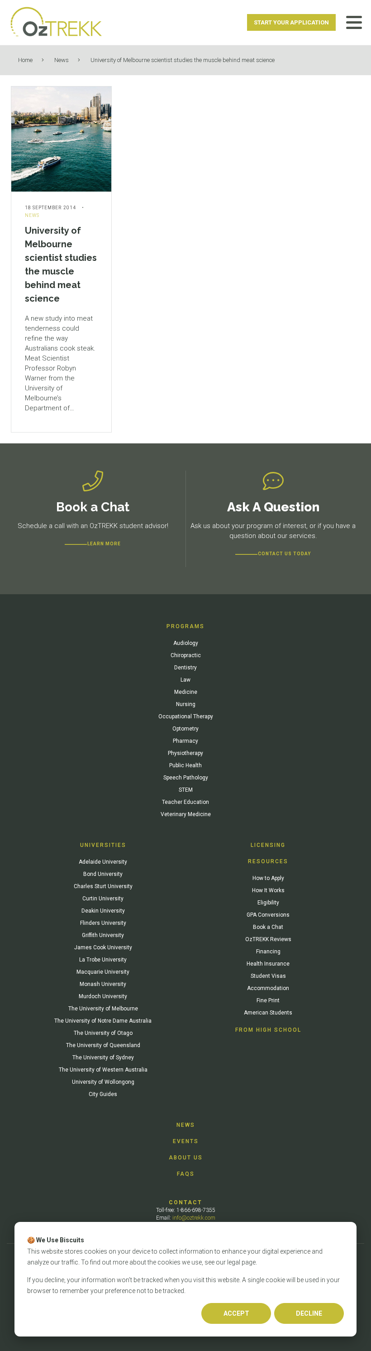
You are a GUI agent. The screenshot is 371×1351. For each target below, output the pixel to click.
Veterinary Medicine (186, 814)
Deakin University (103, 911)
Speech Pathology (185, 777)
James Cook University (103, 947)
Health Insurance (268, 964)
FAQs (186, 1174)
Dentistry (185, 667)
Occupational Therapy (185, 716)
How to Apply (268, 878)
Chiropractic (186, 655)
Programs (185, 626)
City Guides (103, 1094)
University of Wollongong (103, 1082)
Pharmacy (185, 741)
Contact (185, 1202)
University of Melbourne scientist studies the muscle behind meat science (182, 60)
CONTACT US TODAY (284, 553)
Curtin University (103, 898)
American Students (268, 1013)
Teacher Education (185, 802)
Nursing (185, 704)
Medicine (185, 692)
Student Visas (268, 976)
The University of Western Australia (103, 1070)
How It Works (268, 890)
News (61, 60)
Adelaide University (103, 862)
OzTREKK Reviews (268, 939)
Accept (236, 1313)
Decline (309, 1313)
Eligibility (268, 902)
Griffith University (103, 935)
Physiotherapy (185, 753)
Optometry (185, 729)
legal (233, 1262)
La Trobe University (103, 960)
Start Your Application (291, 22)
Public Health (185, 765)
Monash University (103, 984)
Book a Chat (268, 927)
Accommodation (268, 988)
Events (186, 1141)
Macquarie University (102, 972)
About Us (186, 1157)
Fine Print (268, 1000)
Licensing (268, 845)
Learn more (104, 543)
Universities (103, 845)
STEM (186, 790)
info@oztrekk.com (193, 1218)
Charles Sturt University (103, 886)
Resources (268, 861)
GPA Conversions (268, 915)
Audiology (185, 643)
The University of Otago (103, 1033)
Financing (268, 951)
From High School (268, 1030)
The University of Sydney (103, 1057)
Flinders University (103, 923)
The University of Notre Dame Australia (103, 1021)
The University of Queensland (103, 1045)
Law (185, 680)
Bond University (103, 874)
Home (25, 60)
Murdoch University (103, 996)
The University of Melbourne (103, 1008)
